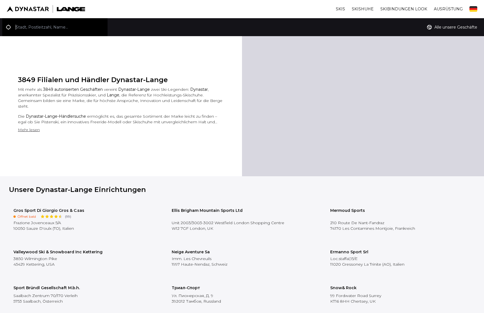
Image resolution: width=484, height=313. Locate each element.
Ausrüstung (448, 8)
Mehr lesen (29, 129)
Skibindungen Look (403, 8)
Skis (340, 8)
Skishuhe (363, 8)
